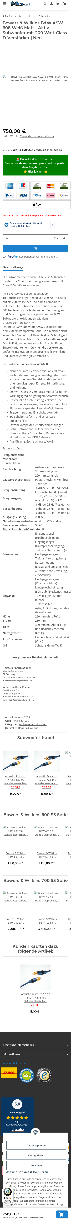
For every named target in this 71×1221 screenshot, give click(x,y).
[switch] (7, 1202)
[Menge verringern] (7, 238)
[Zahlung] (37, 195)
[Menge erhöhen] (64, 238)
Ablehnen (36, 1165)
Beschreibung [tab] (13, 267)
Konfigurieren (36, 1155)
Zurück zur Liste (13, 16)
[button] (46, 3)
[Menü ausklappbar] (4, 2)
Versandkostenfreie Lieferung (29, 1217)
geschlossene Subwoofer (32, 724)
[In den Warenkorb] (62, 1214)
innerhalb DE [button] (54, 149)
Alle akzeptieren (36, 1145)
